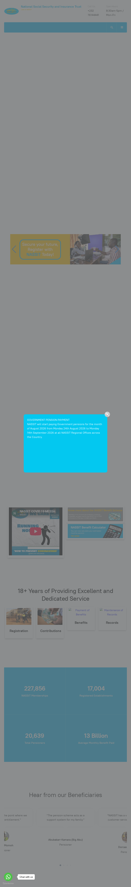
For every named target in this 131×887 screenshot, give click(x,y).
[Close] (107, 414)
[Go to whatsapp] (8, 877)
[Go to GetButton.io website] (8, 883)
